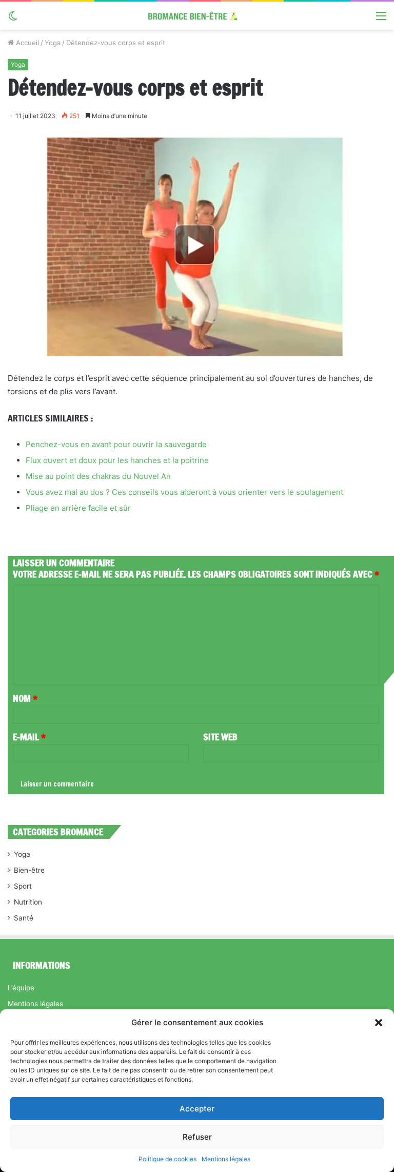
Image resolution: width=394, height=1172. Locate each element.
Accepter (197, 1108)
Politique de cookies (167, 1159)
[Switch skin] (13, 19)
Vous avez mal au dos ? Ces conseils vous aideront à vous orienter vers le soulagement (184, 492)
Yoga (53, 43)
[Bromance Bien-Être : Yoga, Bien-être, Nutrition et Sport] (197, 16)
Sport (23, 886)
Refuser (197, 1137)
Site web (220, 736)
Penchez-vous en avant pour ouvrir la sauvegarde (116, 444)
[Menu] (381, 19)
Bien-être (29, 870)
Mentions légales (226, 1159)
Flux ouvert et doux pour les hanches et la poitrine (117, 460)
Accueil (26, 43)
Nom (25, 698)
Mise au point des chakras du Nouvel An (98, 476)
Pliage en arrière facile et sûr (78, 508)
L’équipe (21, 988)
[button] (378, 1022)
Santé (23, 918)
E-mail (29, 736)
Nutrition (28, 902)
